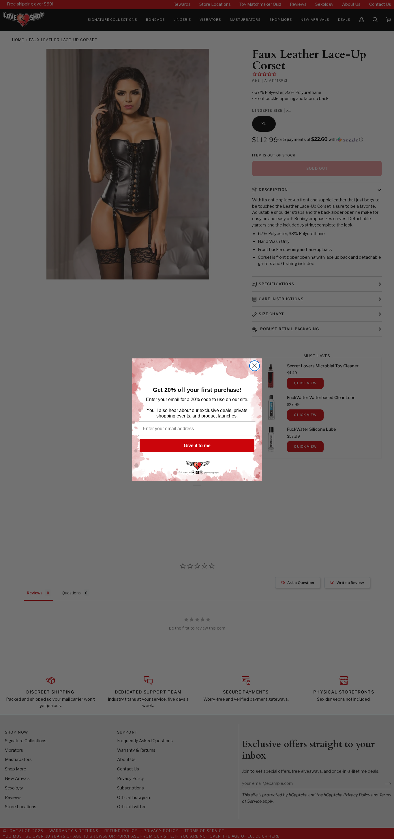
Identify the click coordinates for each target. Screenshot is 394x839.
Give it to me (197, 445)
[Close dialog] (254, 366)
